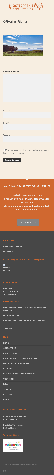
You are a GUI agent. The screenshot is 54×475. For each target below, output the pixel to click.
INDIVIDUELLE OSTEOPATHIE (16, 363)
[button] (47, 7)
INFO (5, 384)
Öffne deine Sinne (11, 315)
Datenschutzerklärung (13, 246)
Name (6, 111)
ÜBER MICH (8, 379)
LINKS (6, 400)
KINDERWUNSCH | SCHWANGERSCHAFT (21, 358)
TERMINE (7, 389)
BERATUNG (8, 369)
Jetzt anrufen (28, 222)
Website (6, 135)
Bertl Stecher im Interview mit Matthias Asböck (24, 320)
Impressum (8, 251)
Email (6, 123)
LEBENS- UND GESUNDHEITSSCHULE (20, 374)
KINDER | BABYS (10, 353)
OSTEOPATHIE (9, 348)
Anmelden (7, 328)
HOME (6, 343)
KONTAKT (7, 394)
